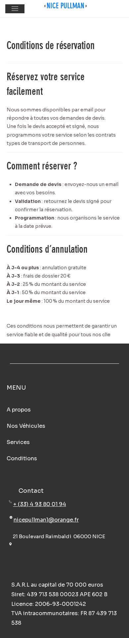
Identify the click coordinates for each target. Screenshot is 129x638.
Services (18, 442)
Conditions (22, 458)
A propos (19, 409)
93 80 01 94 (50, 504)
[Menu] (14, 8)
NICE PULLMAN (65, 5)
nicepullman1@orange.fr (46, 519)
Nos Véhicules (26, 425)
